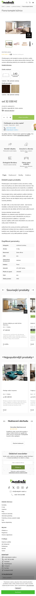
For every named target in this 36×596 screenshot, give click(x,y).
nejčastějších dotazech (23, 135)
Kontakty (4, 505)
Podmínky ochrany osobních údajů (11, 518)
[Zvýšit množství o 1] (10, 117)
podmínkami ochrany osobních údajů (18, 472)
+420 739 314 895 (11, 128)
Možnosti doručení (9, 110)
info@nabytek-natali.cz (12, 130)
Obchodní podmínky (7, 516)
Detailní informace (7, 65)
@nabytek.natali (27, 487)
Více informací (30, 585)
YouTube (22, 487)
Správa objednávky (7, 522)
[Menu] (33, 2)
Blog (3, 511)
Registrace (4, 532)
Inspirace (4, 509)
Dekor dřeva (19, 252)
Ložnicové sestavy (21, 245)
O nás (3, 507)
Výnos (3, 550)
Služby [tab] (20, 175)
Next (33, 290)
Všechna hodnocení (18, 54)
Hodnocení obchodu (7, 513)
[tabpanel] (15, 321)
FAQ (3, 520)
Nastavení (18, 588)
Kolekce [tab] (28, 175)
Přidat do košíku (23, 117)
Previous (3, 290)
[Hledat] (26, 2)
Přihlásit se (18, 467)
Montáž (4, 548)
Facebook (9, 487)
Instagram (18, 487)
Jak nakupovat (5, 544)
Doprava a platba (6, 542)
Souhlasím (18, 592)
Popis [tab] (4, 175)
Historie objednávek (7, 535)
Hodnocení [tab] (12, 175)
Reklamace (5, 546)
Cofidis (28, 134)
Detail (32, 344)
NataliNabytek (13, 487)
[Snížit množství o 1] (4, 117)
